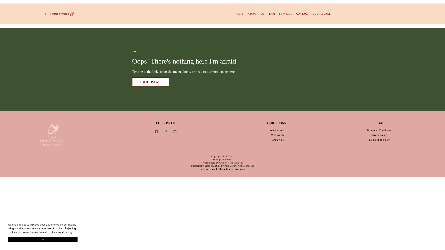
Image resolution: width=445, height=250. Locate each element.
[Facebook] (156, 131)
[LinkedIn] (174, 131)
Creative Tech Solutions (231, 162)
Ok (42, 239)
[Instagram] (165, 131)
